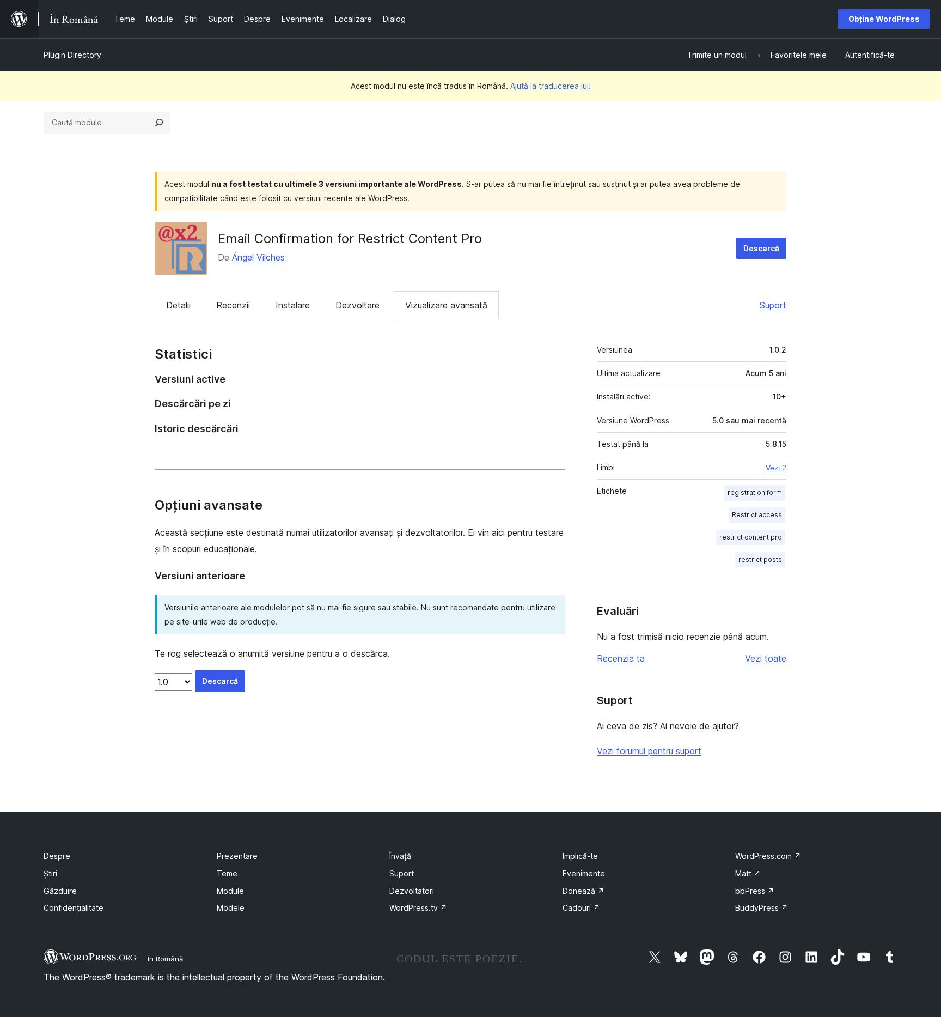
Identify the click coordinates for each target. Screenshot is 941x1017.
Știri (50, 873)
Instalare (293, 305)
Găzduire (60, 890)
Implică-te (580, 856)
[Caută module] (159, 123)
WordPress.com (768, 856)
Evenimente (584, 873)
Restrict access (757, 515)
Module (230, 890)
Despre (57, 856)
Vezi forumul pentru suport (649, 751)
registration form (755, 492)
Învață (400, 856)
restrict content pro (750, 537)
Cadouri (581, 907)
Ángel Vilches (258, 257)
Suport (773, 305)
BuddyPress (761, 907)
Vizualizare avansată (446, 305)
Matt (748, 873)
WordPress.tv (418, 907)
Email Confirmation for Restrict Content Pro (350, 238)
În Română (165, 958)
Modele (231, 907)
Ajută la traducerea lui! (550, 85)
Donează (583, 890)
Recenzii (233, 305)
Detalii (178, 305)
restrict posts (760, 559)
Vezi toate (765, 658)
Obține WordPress (884, 18)
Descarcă (761, 248)
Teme (227, 873)
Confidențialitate (73, 907)
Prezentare (237, 856)
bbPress (754, 890)
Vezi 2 (776, 467)
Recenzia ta (621, 658)
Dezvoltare (357, 305)
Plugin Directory (72, 54)
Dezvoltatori (411, 890)
